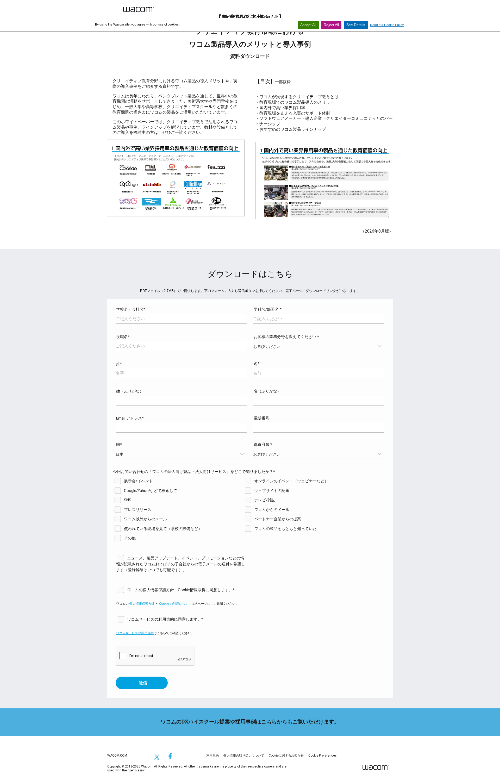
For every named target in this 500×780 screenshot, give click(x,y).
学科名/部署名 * (268, 309)
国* (119, 444)
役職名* (123, 336)
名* (256, 363)
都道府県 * (263, 444)
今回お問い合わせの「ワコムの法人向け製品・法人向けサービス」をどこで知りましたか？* (194, 471)
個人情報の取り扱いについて (243, 755)
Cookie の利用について (175, 604)
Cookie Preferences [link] (322, 755)
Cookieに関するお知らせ (286, 755)
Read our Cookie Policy (387, 25)
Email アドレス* (130, 418)
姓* (119, 363)
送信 (143, 682)
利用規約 (212, 755)
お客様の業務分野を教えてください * (286, 336)
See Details (355, 25)
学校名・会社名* (130, 309)
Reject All (331, 25)
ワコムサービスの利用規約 (135, 633)
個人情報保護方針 (141, 604)
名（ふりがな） (267, 391)
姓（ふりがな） (129, 391)
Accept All (308, 25)
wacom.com (117, 755)
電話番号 (261, 418)
